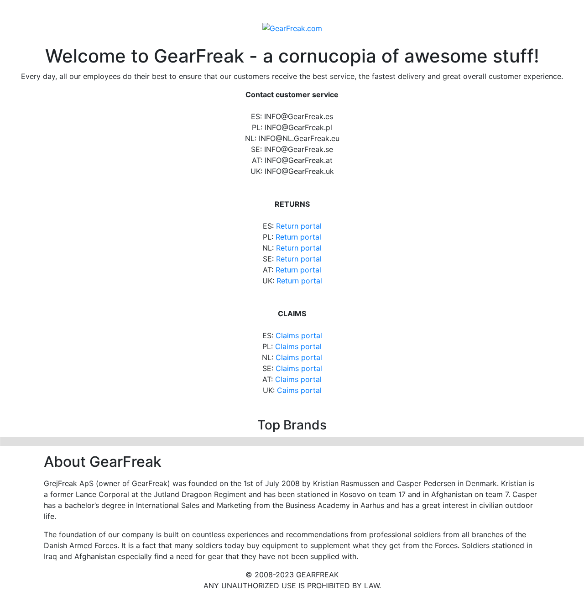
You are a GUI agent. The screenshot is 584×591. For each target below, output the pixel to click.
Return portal (299, 225)
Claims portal (299, 335)
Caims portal (299, 390)
